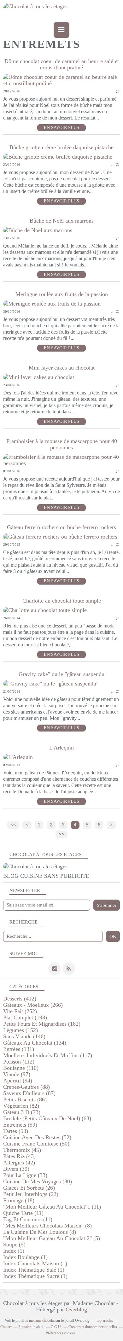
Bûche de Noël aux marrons (62, 221)
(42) (19, 1162)
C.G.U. (56, 1327)
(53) (15, 1131)
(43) (19, 1156)
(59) (20, 1125)
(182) (41, 1024)
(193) (25, 1017)
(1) (13, 1251)
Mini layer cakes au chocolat (62, 367)
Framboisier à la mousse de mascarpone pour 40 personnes (61, 444)
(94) (17, 1080)
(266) (33, 1005)
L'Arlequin (61, 747)
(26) (29, 1188)
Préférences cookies (60, 1333)
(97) (16, 1074)
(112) (18, 1061)
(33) (25, 1175)
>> (61, 834)
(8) (47, 1225)
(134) (34, 1043)
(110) (20, 1068)
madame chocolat (42, 1320)
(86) (25, 1099)
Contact (6, 1327)
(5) (51, 1238)
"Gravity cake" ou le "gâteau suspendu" (61, 674)
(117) (47, 1055)
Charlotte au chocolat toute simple (61, 601)
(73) (21, 1112)
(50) (36, 1143)
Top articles (104, 1320)
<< (13, 824)
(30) (37, 1181)
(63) (47, 1118)
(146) (24, 1036)
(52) (37, 1137)
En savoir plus (61, 127)
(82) (21, 1106)
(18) (18, 1200)
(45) (22, 1150)
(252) (20, 1011)
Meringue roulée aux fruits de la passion (61, 294)
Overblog (76, 1309)
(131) (18, 1049)
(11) (52, 1207)
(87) (29, 1093)
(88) (26, 1087)
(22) (30, 1194)
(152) (20, 1030)
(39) (16, 1169)
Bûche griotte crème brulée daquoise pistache (61, 147)
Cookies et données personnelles (92, 1327)
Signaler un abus (31, 1327)
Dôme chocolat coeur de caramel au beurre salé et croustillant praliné (61, 64)
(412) (19, 998)
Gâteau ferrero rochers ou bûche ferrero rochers (61, 527)
